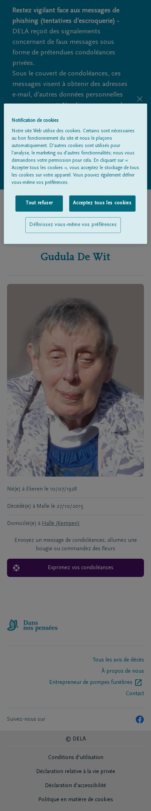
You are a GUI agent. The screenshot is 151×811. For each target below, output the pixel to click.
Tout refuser (39, 203)
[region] (75, 174)
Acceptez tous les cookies (102, 203)
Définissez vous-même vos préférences (73, 224)
